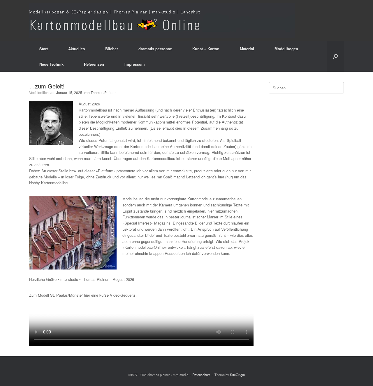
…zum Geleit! (47, 86)
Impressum (134, 64)
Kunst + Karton (205, 48)
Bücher (111, 48)
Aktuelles (76, 48)
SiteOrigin (237, 374)
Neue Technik (51, 64)
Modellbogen (286, 48)
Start (43, 48)
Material (247, 48)
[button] (335, 56)
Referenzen (94, 64)
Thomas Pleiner (103, 92)
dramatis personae (155, 48)
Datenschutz (201, 374)
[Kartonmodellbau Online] (162, 20)
